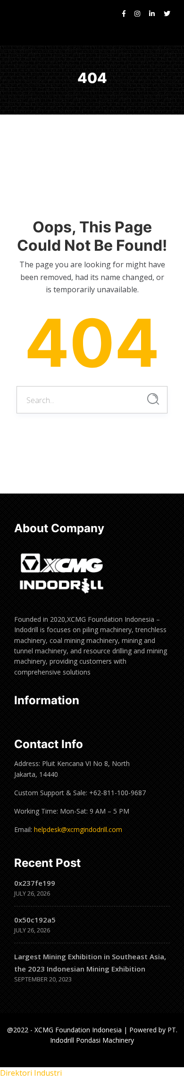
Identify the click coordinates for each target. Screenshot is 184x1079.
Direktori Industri (31, 1073)
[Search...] (153, 399)
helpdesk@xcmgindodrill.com (78, 829)
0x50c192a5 (35, 919)
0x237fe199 (34, 883)
